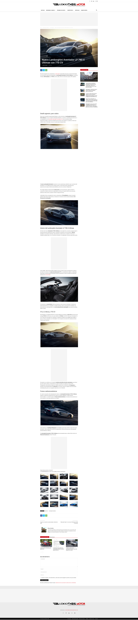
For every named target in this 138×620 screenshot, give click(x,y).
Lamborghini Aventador (52, 510)
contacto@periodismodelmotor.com (71, 609)
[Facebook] (90, 1)
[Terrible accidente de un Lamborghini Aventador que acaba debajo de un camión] (72, 543)
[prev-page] (41, 552)
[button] (96, 10)
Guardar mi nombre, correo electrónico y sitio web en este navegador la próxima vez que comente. (58, 577)
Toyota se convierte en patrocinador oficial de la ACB (49, 523)
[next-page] (42, 552)
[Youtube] (97, 1)
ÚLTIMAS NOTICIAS (84, 69)
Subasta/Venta (84, 10)
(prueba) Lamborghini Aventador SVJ (56, 119)
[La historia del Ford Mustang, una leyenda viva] (46, 543)
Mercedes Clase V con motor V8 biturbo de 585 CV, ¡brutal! (69, 523)
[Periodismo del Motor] (69, 5)
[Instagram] (91, 1)
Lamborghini (52, 27)
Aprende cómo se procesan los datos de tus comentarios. (66, 582)
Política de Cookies (82, 618)
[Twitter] (95, 1)
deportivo (46, 510)
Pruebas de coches (61, 10)
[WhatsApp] (46, 70)
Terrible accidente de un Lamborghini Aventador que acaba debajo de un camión (71, 549)
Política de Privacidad (75, 618)
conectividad (47, 274)
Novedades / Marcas (50, 10)
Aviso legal (69, 618)
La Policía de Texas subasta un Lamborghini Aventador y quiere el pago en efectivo (58, 549)
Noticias (43, 10)
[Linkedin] (93, 1)
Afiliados (87, 618)
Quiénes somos (91, 618)
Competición (70, 10)
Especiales (77, 10)
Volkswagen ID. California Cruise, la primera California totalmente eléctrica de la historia (91, 90)
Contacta (96, 618)
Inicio (41, 27)
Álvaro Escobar (45, 65)
